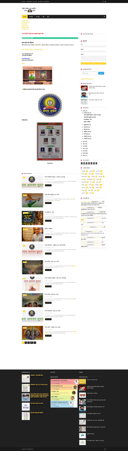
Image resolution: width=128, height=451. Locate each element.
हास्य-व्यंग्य (83, 193)
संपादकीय (97, 187)
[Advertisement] (50, 355)
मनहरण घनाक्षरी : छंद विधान (92, 393)
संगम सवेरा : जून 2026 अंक (52, 261)
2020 (84, 153)
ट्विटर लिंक (24, 24)
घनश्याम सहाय (97, 173)
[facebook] (103, 1)
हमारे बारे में (23, 1)
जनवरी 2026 (87, 138)
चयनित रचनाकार (84, 176)
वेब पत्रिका (31, 16)
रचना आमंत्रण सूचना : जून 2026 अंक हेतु (55, 278)
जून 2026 (86, 127)
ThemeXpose (30, 449)
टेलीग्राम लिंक (25, 20)
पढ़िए (43, 16)
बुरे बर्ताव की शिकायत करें (87, 79)
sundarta (83, 231)
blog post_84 (96, 231)
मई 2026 (86, 129)
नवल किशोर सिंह (25, 212)
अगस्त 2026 (87, 112)
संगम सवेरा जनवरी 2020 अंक (37, 403)
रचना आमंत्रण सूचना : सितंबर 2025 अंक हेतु (95, 440)
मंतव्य (91, 182)
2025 (84, 141)
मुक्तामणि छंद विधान (90, 433)
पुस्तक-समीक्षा (84, 182)
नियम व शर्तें (35, 1)
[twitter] (105, 1)
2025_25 (99, 227)
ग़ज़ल (90, 193)
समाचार (89, 190)
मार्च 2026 (86, 134)
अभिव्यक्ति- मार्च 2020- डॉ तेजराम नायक (39, 384)
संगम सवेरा (24, 262)
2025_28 (96, 212)
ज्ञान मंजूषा (37, 16)
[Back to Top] (105, 449)
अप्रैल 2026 (87, 131)
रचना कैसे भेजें (40, 1)
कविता (83, 173)
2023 (84, 146)
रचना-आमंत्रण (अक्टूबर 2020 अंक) (95, 99)
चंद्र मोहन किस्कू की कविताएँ (37, 412)
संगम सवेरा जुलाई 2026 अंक (52, 194)
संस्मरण (83, 190)
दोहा (82, 179)
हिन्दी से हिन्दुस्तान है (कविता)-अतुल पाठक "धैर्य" (96, 406)
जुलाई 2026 (86, 124)
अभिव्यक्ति (83, 171)
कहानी (90, 173)
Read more (57, 383)
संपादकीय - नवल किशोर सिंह (37, 375)
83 (31, 342)
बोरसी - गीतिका (48, 228)
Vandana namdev (85, 227)
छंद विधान (93, 176)
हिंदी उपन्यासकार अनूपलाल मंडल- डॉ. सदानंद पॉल (96, 427)
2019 (84, 155)
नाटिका (97, 179)
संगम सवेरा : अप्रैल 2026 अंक (52, 327)
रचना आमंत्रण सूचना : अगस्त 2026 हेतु (32, 49)
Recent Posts (28, 173)
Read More (48, 185)
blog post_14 (97, 218)
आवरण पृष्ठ (97, 171)
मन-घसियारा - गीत (49, 212)
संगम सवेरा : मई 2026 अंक (51, 294)
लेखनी (90, 184)
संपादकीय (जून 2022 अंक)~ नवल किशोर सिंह (95, 420)
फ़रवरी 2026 (87, 136)
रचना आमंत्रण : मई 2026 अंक (52, 311)
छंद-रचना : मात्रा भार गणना (92, 379)
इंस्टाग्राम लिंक (25, 26)
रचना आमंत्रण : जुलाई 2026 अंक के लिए (55, 245)
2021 (84, 150)
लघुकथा (83, 184)
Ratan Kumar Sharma (86, 201)
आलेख (90, 171)
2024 (84, 143)
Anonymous (84, 207)
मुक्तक (97, 182)
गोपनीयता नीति (29, 1)
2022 (84, 148)
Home (24, 16)
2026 (84, 110)
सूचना (48, 16)
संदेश (90, 187)
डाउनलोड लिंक (46, 1)
